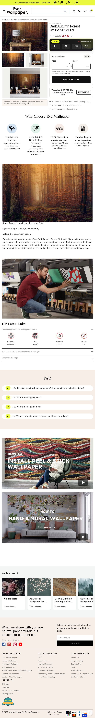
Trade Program (77, 670)
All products (13, 20)
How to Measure (45, 664)
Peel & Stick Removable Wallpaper (17, 670)
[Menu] (4, 11)
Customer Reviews (46, 670)
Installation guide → (74, 105)
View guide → (85, 102)
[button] (47, 464)
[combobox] (50, 11)
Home (4, 20)
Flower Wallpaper (9, 658)
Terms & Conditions (10, 690)
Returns (5, 687)
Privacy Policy (8, 694)
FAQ (39, 658)
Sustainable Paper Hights (82, 674)
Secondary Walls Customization (51, 674)
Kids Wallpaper (8, 667)
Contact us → (72, 109)
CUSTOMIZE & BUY (71, 80)
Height (75, 61)
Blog (73, 667)
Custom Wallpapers (10, 674)
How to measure (64, 73)
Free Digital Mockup (46, 677)
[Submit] (65, 11)
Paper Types (43, 661)
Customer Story (78, 677)
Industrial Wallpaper (10, 664)
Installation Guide (45, 667)
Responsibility (77, 661)
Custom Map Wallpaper (12, 677)
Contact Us (76, 664)
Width (54, 61)
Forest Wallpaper (9, 661)
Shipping (5, 684)
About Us (75, 658)
